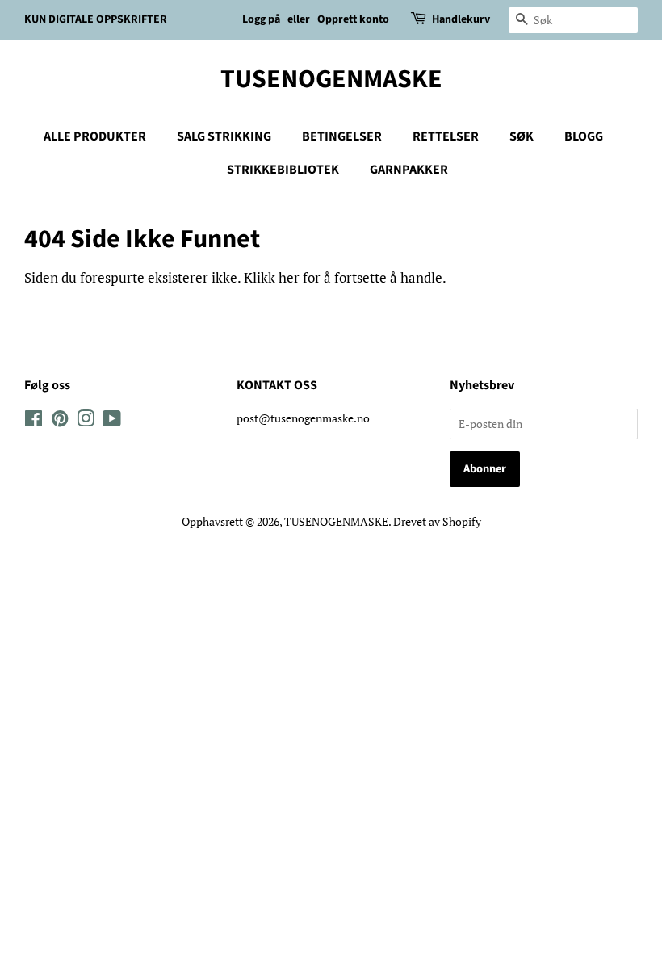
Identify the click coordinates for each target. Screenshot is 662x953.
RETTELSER (446, 136)
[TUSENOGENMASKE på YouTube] (112, 421)
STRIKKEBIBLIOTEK (283, 169)
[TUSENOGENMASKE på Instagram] (85, 421)
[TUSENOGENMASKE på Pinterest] (60, 421)
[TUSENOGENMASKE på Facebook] (33, 421)
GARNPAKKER (409, 169)
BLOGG (583, 136)
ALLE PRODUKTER (95, 136)
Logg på (261, 19)
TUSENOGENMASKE (331, 79)
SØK (521, 136)
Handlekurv (461, 19)
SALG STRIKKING (224, 136)
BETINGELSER (342, 136)
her (289, 277)
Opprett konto (353, 19)
